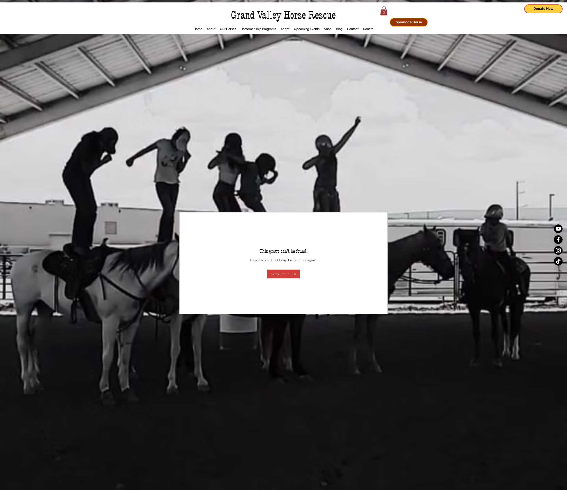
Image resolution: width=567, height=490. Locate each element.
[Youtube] (558, 228)
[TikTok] (558, 261)
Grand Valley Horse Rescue (283, 15)
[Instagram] (558, 250)
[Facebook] (558, 239)
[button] (384, 10)
